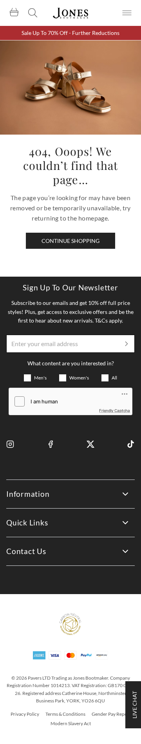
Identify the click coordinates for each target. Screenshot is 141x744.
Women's (79, 378)
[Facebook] (50, 444)
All (114, 378)
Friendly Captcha (114, 410)
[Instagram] (10, 444)
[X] (90, 444)
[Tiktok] (131, 444)
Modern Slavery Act (71, 723)
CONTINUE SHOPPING (70, 240)
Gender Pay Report (111, 714)
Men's (40, 378)
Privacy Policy (25, 714)
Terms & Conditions (65, 714)
